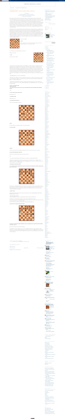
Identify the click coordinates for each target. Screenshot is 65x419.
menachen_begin (47, 182)
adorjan (46, 108)
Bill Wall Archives (47, 342)
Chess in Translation (48, 327)
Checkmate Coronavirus (48, 277)
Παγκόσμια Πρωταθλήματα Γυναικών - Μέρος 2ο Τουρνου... (50, 75)
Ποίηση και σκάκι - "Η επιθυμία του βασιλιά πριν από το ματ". (52, 306)
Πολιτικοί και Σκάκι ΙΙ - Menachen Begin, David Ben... (50, 58)
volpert (46, 226)
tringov (46, 223)
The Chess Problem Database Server (49, 383)
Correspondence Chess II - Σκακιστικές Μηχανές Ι (49, 72)
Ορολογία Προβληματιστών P (50, 77)
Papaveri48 (47, 270)
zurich (45, 236)
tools (45, 221)
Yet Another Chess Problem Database (49, 369)
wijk (45, 229)
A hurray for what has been (49, 325)
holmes (46, 158)
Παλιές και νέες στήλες (49, 78)
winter (45, 230)
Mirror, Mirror (47, 280)
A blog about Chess (48, 288)
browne (46, 123)
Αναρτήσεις (47, 27)
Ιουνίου (48, 49)
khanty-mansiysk (47, 171)
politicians (46, 197)
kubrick (46, 175)
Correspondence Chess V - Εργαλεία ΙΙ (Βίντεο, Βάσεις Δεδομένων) (22, 11)
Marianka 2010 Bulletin (48, 19)
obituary (46, 190)
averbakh (46, 117)
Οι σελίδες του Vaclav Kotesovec (49, 368)
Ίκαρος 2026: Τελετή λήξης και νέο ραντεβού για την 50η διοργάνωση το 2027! (52, 248)
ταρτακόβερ (46, 106)
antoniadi (46, 113)
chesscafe (46, 132)
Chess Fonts (46, 391)
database (25, 241)
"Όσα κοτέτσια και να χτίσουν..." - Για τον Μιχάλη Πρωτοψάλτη (52, 35)
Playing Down (51, 283)
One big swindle (48, 258)
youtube (46, 234)
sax (45, 208)
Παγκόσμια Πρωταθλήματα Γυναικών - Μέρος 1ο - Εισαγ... (50, 82)
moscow (46, 186)
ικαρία (46, 97)
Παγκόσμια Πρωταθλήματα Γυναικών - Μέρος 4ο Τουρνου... (50, 53)
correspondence (21, 241)
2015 (46, 48)
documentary (46, 137)
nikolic (46, 188)
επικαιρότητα (47, 96)
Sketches (46, 394)
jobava (46, 165)
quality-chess (46, 199)
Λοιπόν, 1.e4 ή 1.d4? (49, 62)
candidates (46, 125)
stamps (46, 213)
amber (45, 110)
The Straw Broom (48, 33)
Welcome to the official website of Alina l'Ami (50, 322)
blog (45, 120)
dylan (45, 143)
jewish (46, 164)
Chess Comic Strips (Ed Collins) (49, 390)
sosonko (46, 211)
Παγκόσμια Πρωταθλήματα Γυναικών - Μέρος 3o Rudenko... (50, 67)
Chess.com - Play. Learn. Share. (50, 331)
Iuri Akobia (46, 370)
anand (45, 112)
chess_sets (46, 130)
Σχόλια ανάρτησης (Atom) (17, 249)
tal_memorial (46, 216)
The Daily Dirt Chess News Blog (50, 315)
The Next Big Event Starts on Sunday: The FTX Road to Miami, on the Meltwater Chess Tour (50, 265)
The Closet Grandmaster (49, 294)
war (45, 227)
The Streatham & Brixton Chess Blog (50, 298)
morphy (46, 185)
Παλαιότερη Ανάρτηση (40, 247)
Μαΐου (48, 85)
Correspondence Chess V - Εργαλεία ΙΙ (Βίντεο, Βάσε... (50, 51)
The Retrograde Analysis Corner (49, 384)
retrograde (46, 201)
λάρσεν (46, 98)
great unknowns (47, 151)
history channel (47, 157)
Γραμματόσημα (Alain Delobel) (49, 396)
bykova (46, 124)
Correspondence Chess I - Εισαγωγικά (49, 80)
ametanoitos (46, 111)
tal (45, 215)
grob (45, 152)
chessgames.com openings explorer (49, 412)
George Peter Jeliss (47, 18)
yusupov (46, 235)
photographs (46, 196)
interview (46, 162)
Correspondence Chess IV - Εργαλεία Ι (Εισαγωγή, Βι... (50, 60)
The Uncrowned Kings (48, 338)
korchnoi (46, 173)
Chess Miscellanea (32, 4)
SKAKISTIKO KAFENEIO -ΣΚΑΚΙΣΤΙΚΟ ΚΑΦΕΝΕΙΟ (50, 304)
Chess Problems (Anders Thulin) (49, 385)
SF (45, 209)
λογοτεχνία (46, 99)
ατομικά (46, 94)
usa (45, 224)
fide (45, 147)
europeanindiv (47, 144)
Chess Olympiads (47, 343)
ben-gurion (46, 118)
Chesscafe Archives (47, 344)
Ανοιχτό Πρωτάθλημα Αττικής (50, 63)
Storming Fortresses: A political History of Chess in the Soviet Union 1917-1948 (50, 11)
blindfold (46, 119)
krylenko (46, 174)
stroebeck (46, 214)
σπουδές (46, 103)
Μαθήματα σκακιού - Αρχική (50, 276)
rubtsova (46, 204)
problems (46, 198)
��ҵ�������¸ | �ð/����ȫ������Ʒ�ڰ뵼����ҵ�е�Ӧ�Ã (50, 243)
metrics (46, 183)
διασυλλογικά (47, 95)
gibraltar (46, 149)
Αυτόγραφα (46, 395)
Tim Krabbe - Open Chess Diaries (49, 358)
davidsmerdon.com (48, 279)
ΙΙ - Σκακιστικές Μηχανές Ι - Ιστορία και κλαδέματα (26, 14)
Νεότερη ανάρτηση (12, 247)
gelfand (46, 148)
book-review (46, 121)
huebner (46, 159)
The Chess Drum (48, 251)
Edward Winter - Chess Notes (48, 345)
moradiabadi (46, 184)
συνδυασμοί (46, 104)
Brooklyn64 (47, 267)
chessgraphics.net (47, 392)
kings (45, 172)
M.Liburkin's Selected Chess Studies (49, 371)
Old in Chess (47, 310)
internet (46, 161)
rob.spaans (46, 351)
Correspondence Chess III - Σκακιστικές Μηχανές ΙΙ (50, 65)
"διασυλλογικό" (47, 92)
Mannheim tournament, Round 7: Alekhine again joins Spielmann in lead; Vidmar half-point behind (50, 312)
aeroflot (46, 109)
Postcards (46, 393)
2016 (46, 46)
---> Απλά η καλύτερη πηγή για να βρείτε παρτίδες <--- (49, 336)
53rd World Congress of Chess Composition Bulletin (49, 14)
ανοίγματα (46, 93)
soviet (45, 212)
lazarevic (46, 176)
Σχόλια (47, 29)
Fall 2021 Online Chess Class (49, 268)
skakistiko (47, 241)
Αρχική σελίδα (12, 7)
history (46, 156)
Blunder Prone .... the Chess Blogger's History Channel (49, 282)
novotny (46, 189)
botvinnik (46, 122)
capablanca (46, 126)
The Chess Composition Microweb (49, 382)
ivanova (46, 163)
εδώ (20, 79)
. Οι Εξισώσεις (51, 271)
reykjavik (46, 202)
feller (45, 146)
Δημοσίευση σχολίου (12, 246)
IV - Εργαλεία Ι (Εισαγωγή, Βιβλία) (26, 16)
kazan (45, 169)
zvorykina (46, 237)
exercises (46, 145)
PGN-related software (47, 410)
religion (46, 200)
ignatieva (46, 160)
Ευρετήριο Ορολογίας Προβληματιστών (21, 7)
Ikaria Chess (47, 245)
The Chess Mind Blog (49, 263)
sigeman (46, 210)
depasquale (46, 136)
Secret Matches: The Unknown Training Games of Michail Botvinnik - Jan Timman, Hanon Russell (50, 16)
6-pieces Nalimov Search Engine (49, 409)
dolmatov (46, 139)
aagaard (46, 107)
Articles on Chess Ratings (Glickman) (50, 411)
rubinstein (46, 203)
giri (45, 150)
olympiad (46, 191)
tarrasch (46, 217)
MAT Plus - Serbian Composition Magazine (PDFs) (49, 381)
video (28, 241)
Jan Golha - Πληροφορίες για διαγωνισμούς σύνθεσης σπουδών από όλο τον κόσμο (50, 378)
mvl (45, 187)
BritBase (46, 337)
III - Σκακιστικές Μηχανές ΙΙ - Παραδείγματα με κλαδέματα (26, 15)
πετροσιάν (46, 100)
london (46, 177)
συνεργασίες (46, 105)
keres (45, 170)
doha (45, 138)
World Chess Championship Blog (50, 260)
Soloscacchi (47, 255)
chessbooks (46, 131)
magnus (46, 178)
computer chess (15, 241)
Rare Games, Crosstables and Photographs (48, 350)
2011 (46, 86)
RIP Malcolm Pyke (48, 295)
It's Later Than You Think (49, 261)
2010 (46, 88)
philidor (46, 195)
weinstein (46, 228)
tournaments (46, 222)
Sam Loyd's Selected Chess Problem (49, 372)
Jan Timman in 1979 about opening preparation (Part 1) (52, 290)
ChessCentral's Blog (48, 318)
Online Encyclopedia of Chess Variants (50, 413)
